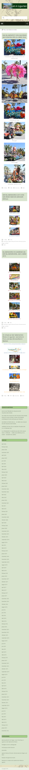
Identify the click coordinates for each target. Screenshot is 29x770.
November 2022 (5, 491)
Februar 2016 (5, 624)
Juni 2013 (4, 713)
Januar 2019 (4, 553)
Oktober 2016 (5, 604)
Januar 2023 (4, 486)
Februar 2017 (5, 593)
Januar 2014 (4, 694)
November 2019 (5, 534)
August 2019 (4, 542)
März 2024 (4, 469)
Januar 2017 (4, 595)
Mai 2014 (4, 683)
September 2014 (5, 671)
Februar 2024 (5, 472)
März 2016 (4, 621)
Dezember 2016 (5, 598)
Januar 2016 (4, 626)
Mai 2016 (4, 615)
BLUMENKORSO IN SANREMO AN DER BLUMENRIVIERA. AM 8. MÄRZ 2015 (14, 254)
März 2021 (4, 508)
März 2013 (4, 722)
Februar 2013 (5, 725)
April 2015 (4, 652)
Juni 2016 (4, 612)
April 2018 (4, 567)
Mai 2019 (4, 545)
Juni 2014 (4, 680)
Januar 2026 (4, 449)
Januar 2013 (4, 728)
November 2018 (5, 559)
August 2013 (4, 708)
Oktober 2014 (5, 669)
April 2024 (4, 466)
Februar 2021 (5, 511)
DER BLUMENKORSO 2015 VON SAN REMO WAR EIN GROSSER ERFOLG (13, 197)
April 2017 (4, 587)
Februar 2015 (5, 657)
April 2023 (4, 477)
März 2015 (4, 655)
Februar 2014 (5, 691)
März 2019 (4, 548)
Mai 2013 (4, 716)
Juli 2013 (3, 711)
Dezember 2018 (5, 556)
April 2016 (4, 618)
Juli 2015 (3, 643)
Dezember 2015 (5, 629)
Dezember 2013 (5, 697)
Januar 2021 (4, 514)
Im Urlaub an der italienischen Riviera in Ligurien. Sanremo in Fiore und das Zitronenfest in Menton (13, 338)
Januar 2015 (4, 660)
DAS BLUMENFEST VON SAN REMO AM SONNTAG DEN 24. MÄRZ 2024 (15, 36)
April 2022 (4, 494)
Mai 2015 (4, 649)
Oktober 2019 (5, 536)
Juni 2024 (4, 461)
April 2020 (4, 522)
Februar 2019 (5, 550)
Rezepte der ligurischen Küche (8, 757)
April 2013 (4, 719)
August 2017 (4, 584)
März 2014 (4, 688)
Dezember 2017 (5, 579)
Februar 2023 (5, 483)
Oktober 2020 (5, 520)
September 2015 (5, 638)
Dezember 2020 (5, 517)
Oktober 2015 (5, 635)
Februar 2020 (5, 525)
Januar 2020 (4, 528)
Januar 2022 (4, 500)
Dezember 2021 (5, 503)
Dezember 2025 (5, 452)
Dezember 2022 (5, 489)
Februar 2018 (5, 573)
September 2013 (5, 705)
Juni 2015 (4, 646)
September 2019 (5, 539)
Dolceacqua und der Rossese (8, 747)
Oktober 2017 (5, 581)
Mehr (24, 187)
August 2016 (4, 607)
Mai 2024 (4, 463)
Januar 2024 (4, 475)
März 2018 (4, 570)
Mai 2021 (4, 506)
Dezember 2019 (5, 531)
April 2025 (4, 455)
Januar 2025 (4, 458)
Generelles (17, 187)
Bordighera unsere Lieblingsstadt (9, 744)
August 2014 (4, 674)
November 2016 (5, 601)
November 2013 (5, 699)
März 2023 (4, 480)
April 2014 (4, 685)
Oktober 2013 (5, 702)
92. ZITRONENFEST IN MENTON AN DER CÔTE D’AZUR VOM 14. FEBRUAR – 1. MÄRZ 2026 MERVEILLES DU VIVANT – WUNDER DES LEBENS (14, 432)
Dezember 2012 (5, 730)
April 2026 (4, 444)
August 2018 (4, 565)
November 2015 (5, 632)
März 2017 (4, 590)
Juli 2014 (3, 677)
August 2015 (4, 640)
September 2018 (5, 562)
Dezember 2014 (5, 663)
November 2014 (5, 666)
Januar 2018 (4, 576)
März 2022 (4, 497)
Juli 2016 (3, 610)
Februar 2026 (5, 447)
